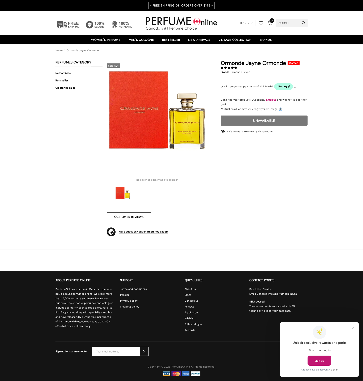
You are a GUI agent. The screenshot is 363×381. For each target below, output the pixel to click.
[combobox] (288, 23)
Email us (271, 99)
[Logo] (181, 22)
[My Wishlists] (260, 23)
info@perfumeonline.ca (282, 294)
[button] (229, 68)
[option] (157, 112)
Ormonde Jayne (240, 72)
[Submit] (144, 351)
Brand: (225, 72)
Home (59, 50)
